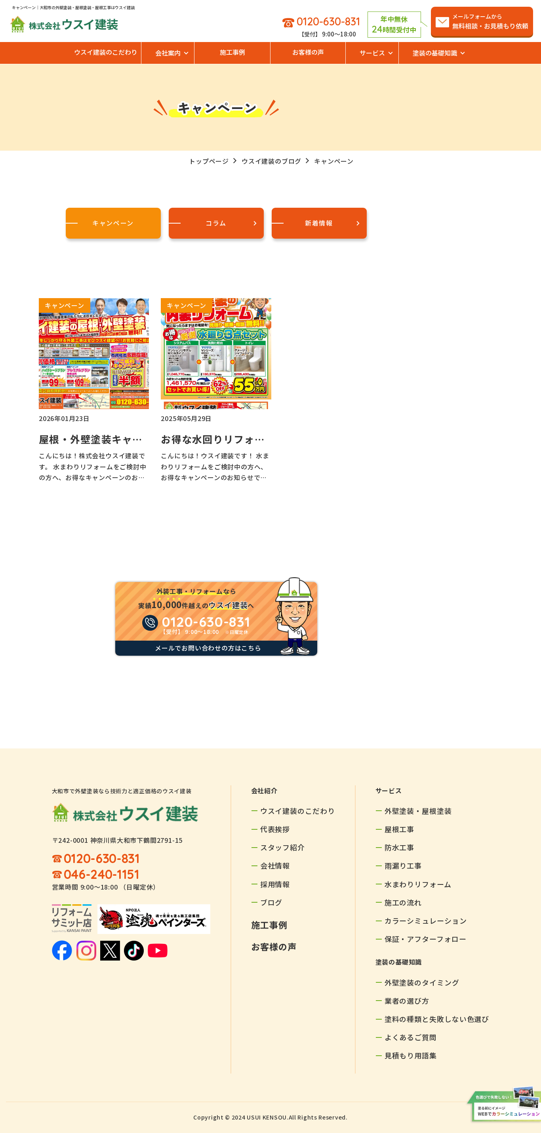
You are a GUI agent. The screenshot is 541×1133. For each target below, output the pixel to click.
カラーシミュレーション (426, 920)
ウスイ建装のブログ (271, 161)
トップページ (209, 161)
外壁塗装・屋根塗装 (418, 811)
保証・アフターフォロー (426, 939)
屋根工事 (400, 829)
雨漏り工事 (403, 865)
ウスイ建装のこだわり (105, 52)
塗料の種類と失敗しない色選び (437, 1019)
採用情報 (275, 884)
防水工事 (400, 847)
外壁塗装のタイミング (422, 982)
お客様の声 (308, 52)
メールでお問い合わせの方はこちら (208, 648)
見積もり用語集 (411, 1055)
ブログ (271, 902)
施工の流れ (403, 902)
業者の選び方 (407, 1000)
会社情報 (275, 865)
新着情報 (319, 223)
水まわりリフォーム (418, 884)
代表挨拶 (275, 829)
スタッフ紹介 (282, 847)
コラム (216, 223)
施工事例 (232, 52)
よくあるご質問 (411, 1037)
